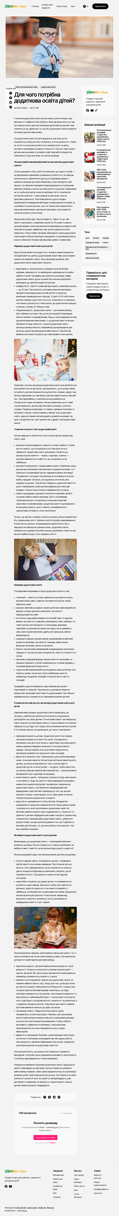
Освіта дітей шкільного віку (26, 87)
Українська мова (58, 1180)
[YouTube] (92, 110)
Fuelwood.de (31, 1207)
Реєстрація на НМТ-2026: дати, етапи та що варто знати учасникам (104, 211)
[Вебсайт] (96, 110)
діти (87, 238)
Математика (58, 1175)
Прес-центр (79, 1186)
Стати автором (78, 1195)
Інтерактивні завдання (47, 6)
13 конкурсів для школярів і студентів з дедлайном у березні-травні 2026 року (104, 193)
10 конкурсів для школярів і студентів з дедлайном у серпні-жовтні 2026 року (104, 135)
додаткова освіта (48, 87)
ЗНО (55, 1193)
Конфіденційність (101, 1189)
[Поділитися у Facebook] (10, 97)
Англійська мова (57, 1187)
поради (106, 238)
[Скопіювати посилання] (10, 107)
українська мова (92, 258)
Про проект (79, 1175)
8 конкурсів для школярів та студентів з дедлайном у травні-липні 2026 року (103, 155)
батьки (96, 238)
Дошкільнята (91, 253)
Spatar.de (42, 1207)
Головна (35, 6)
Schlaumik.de (20, 1207)
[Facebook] (87, 110)
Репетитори (62, 6)
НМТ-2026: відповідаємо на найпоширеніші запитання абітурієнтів (104, 174)
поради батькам (92, 242)
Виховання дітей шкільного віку (96, 248)
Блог (73, 6)
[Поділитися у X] (10, 93)
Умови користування (100, 1183)
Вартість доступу (97, 1176)
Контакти (98, 1193)
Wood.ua (50, 1207)
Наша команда (78, 1180)
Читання (56, 1197)
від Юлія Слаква (20, 108)
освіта (105, 242)
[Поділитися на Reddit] (10, 102)
